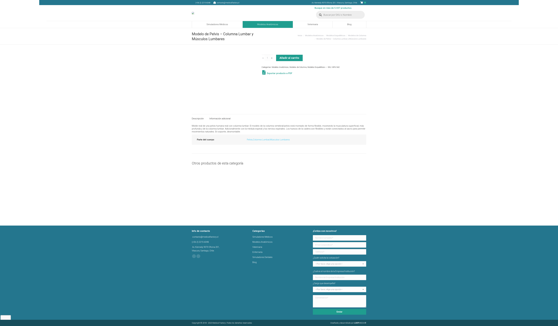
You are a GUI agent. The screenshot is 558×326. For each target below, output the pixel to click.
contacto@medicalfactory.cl (228, 3)
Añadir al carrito (289, 57)
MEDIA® (360, 323)
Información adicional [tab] (220, 118)
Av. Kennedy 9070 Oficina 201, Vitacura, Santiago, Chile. (334, 3)
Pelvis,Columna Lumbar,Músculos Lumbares (268, 139)
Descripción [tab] (198, 118)
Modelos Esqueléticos (316, 67)
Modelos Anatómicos (280, 67)
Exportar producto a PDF (279, 73)
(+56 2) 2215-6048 (202, 3)
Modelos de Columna (298, 67)
